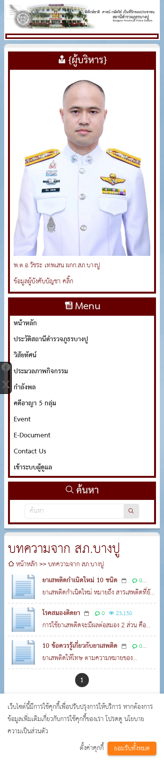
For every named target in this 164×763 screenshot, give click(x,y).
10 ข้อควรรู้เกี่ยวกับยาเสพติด (79, 646)
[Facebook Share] (6, 367)
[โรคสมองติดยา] (23, 619)
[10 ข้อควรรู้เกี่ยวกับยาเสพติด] (23, 652)
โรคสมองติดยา (61, 613)
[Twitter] (6, 385)
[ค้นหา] (131, 511)
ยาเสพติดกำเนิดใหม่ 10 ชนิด (79, 580)
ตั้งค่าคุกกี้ (92, 748)
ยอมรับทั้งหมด (132, 749)
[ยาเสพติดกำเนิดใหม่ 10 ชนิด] (23, 587)
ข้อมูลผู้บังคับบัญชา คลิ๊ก (43, 282)
